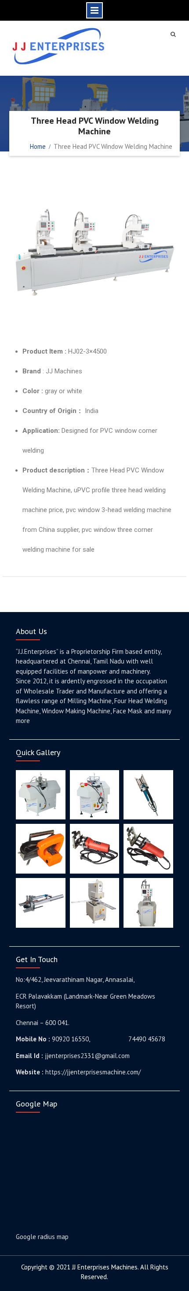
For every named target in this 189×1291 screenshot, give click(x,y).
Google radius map (42, 1236)
